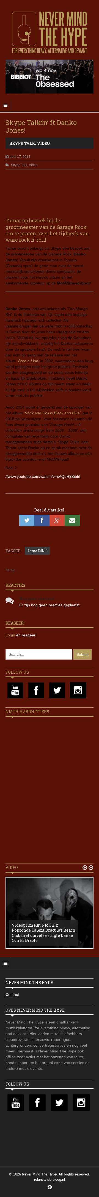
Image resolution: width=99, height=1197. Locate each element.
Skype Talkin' (37, 551)
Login (11, 635)
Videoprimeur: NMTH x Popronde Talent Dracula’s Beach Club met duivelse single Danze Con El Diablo (43, 933)
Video (43, 143)
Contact (12, 994)
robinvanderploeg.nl (49, 1179)
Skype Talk (22, 143)
